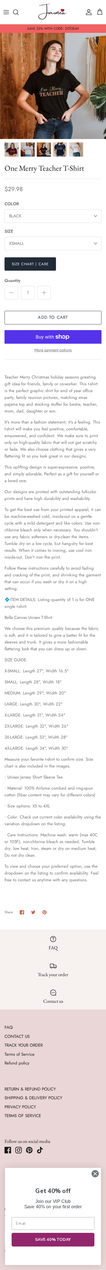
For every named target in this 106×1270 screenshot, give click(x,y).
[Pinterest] (29, 1150)
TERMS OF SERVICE (23, 1116)
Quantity (12, 281)
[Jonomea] (53, 12)
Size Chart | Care (30, 264)
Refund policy (17, 1063)
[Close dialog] (95, 1173)
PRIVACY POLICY (20, 1107)
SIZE (9, 231)
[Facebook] (8, 1150)
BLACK (15, 216)
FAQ (9, 1027)
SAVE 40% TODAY (53, 1240)
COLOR (12, 204)
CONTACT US (17, 1036)
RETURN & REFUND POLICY (30, 1089)
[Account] (87, 12)
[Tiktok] (40, 1150)
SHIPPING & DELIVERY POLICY (33, 1098)
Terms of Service (19, 1054)
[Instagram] (18, 1150)
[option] (53, 86)
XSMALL (16, 243)
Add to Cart (53, 317)
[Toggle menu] (6, 12)
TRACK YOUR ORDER (24, 1045)
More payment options (53, 350)
